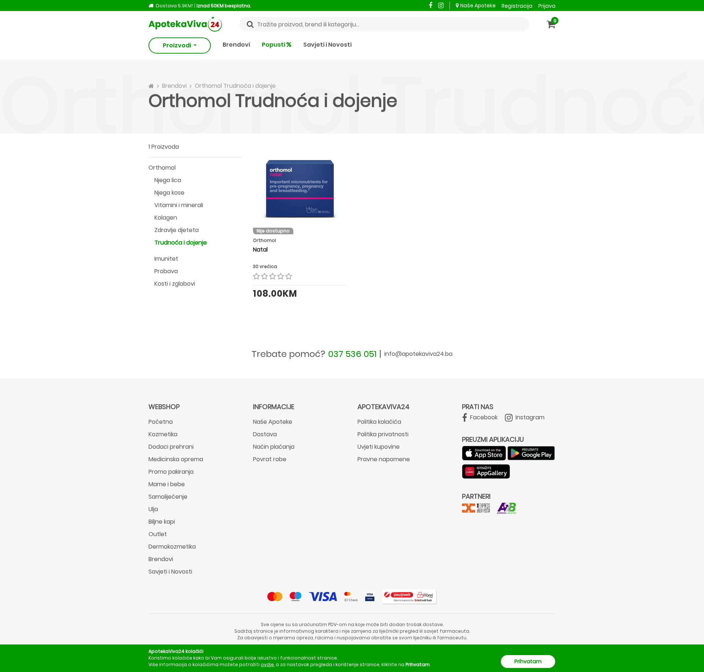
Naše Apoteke (478, 5)
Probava (166, 271)
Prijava (547, 6)
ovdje (267, 664)
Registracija (517, 6)
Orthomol (162, 167)
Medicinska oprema (175, 459)
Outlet (157, 534)
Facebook (483, 417)
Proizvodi (177, 45)
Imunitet (166, 258)
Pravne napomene (384, 459)
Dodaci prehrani (171, 446)
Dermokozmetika (172, 546)
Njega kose (169, 192)
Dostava (265, 434)
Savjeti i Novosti (327, 44)
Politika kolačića (379, 422)
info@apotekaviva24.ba (418, 354)
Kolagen (165, 217)
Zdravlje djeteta (176, 230)
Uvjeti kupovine (379, 446)
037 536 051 (352, 354)
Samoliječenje (167, 496)
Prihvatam (528, 661)
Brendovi (236, 44)
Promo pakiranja (171, 471)
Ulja (153, 509)
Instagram (529, 417)
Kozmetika (162, 434)
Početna (160, 422)
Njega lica (167, 180)
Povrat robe (269, 459)
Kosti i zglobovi (174, 283)
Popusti (274, 44)
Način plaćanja (273, 446)
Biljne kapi (161, 521)
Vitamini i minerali (178, 205)
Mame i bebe (166, 484)
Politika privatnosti (383, 434)
